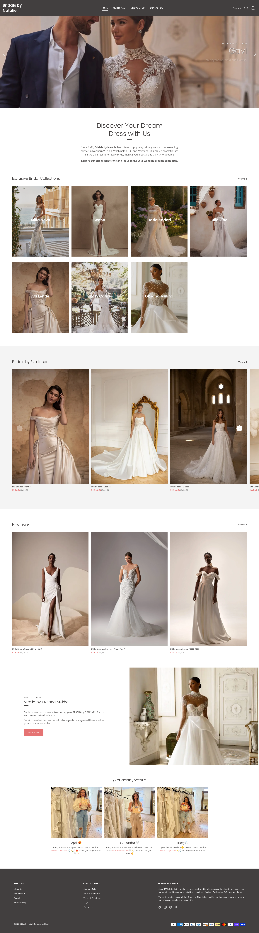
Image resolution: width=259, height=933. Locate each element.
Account (237, 8)
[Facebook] (160, 907)
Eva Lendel (40, 296)
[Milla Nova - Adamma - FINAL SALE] (129, 589)
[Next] (255, 54)
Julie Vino (218, 219)
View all (242, 178)
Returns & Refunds (92, 893)
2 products (159, 300)
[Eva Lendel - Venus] (50, 426)
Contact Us (88, 907)
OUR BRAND (119, 8)
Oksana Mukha (159, 296)
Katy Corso (100, 296)
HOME (105, 8)
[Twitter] (176, 907)
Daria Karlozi (159, 219)
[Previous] (4, 54)
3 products (159, 223)
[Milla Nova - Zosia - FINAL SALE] (50, 589)
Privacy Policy (20, 902)
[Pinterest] (170, 907)
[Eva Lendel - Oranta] (129, 426)
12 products (100, 223)
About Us (18, 889)
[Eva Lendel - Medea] (208, 426)
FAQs (86, 902)
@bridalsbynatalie (59, 850)
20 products (40, 300)
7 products (40, 223)
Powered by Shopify (42, 924)
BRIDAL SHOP (137, 8)
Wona (99, 219)
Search (17, 898)
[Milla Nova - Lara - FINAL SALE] (208, 589)
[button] (20, 428)
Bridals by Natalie (26, 924)
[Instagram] (165, 907)
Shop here (33, 732)
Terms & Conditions (92, 898)
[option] (129, 54)
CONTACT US (156, 8)
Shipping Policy (90, 889)
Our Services (20, 893)
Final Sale (20, 524)
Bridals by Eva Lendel (30, 361)
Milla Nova (40, 219)
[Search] (246, 8)
